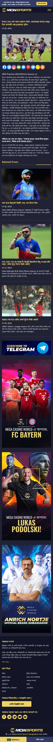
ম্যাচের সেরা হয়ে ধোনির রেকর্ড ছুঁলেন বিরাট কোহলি (20, 319)
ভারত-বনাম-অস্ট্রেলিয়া (33, 677)
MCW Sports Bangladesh (27, 734)
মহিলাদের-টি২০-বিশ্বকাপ (9, 687)
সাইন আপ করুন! (42, 3)
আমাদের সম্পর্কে (31, 680)
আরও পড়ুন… (6, 662)
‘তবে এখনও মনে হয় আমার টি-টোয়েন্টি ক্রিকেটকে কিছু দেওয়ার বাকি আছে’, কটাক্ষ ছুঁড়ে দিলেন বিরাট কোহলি (26, 263)
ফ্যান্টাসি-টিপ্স (6, 680)
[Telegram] (32, 67)
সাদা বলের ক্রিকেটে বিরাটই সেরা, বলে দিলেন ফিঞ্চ (20, 202)
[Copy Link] (37, 67)
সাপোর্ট (4, 691)
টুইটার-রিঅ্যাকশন (31, 673)
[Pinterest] (27, 67)
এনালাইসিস (29, 687)
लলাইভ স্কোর (6, 677)
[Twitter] (8, 67)
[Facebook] (3, 67)
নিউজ (3, 673)
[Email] (18, 67)
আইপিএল (5, 684)
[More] (41, 67)
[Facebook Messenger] (22, 67)
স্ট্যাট (28, 684)
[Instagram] (13, 67)
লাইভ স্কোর (39, 739)
